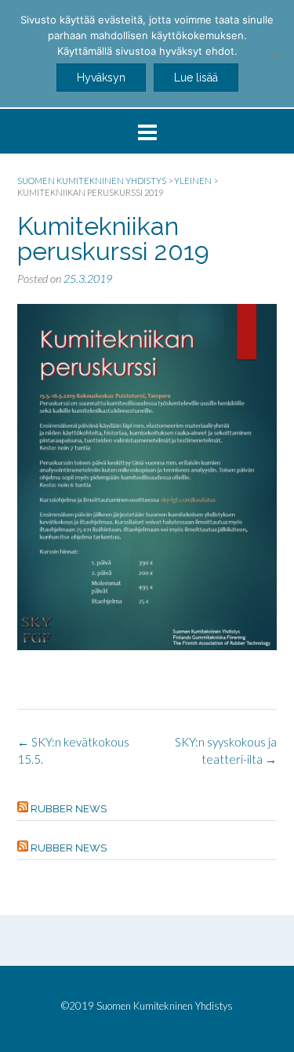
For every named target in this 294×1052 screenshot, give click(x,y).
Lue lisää (196, 77)
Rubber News (69, 809)
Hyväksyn (101, 77)
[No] (274, 54)
